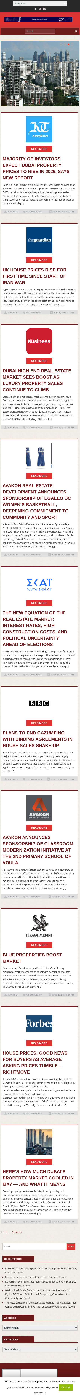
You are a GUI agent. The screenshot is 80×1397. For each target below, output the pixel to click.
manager (13, 212)
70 (13, 1232)
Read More (40, 1392)
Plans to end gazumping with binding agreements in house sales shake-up (38, 739)
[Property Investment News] (38, 20)
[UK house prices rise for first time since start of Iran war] (39, 240)
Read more (39, 149)
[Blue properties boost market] (39, 925)
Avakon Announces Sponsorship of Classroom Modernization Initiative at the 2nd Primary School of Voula (38, 850)
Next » (18, 1232)
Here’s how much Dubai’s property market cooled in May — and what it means (38, 1178)
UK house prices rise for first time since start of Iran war (34, 276)
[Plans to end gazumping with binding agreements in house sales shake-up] (39, 703)
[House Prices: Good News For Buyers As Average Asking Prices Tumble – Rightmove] (39, 1024)
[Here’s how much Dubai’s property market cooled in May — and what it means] (39, 1142)
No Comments (34, 212)
